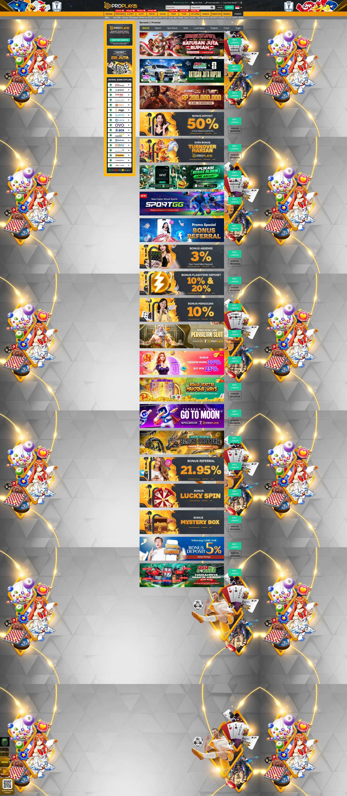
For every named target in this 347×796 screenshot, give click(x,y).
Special (145, 28)
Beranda (109, 14)
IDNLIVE (152, 14)
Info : (107, 17)
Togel (237, 28)
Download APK (182, 2)
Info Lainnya (235, 41)
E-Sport (130, 14)
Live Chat (198, 2)
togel (184, 14)
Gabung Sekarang (235, 50)
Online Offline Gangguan (120, 170)
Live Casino (195, 14)
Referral (227, 14)
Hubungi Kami (213, 2)
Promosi (237, 14)
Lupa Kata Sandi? (230, 2)
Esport (158, 28)
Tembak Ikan (216, 14)
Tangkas (205, 14)
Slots (141, 14)
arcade (163, 14)
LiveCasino (199, 28)
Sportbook (119, 14)
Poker (173, 14)
